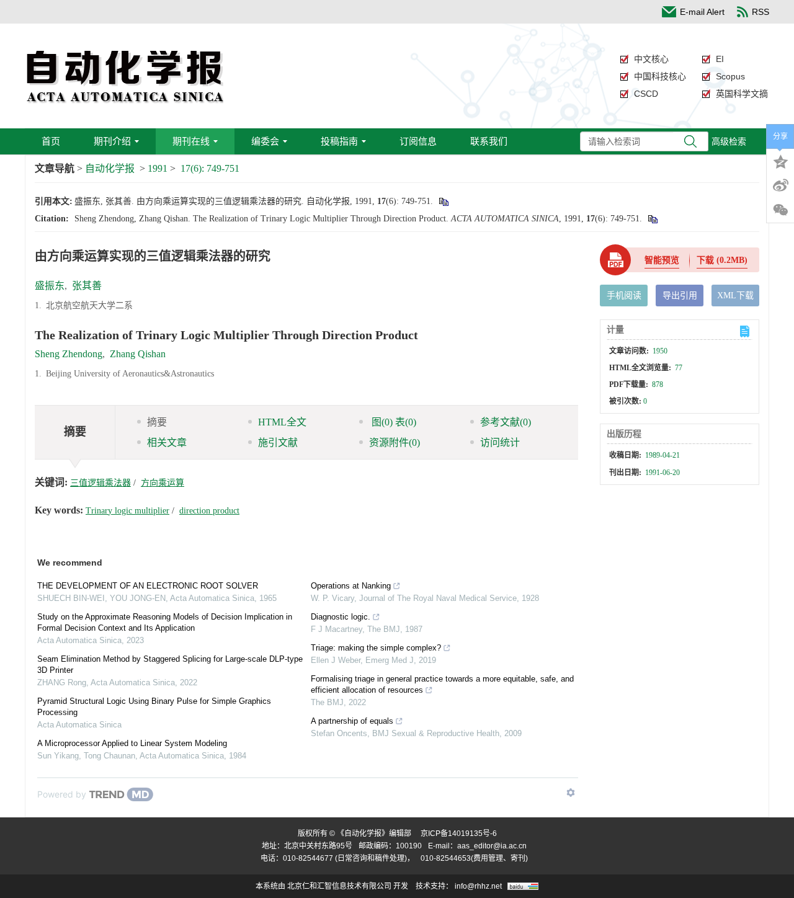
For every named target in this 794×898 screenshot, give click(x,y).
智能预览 (662, 260)
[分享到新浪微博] (780, 185)
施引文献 (278, 442)
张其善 (87, 285)
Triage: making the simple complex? (376, 647)
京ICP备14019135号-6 (459, 833)
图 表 (392, 422)
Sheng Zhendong (68, 354)
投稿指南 (339, 141)
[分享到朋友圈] (780, 210)
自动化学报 (110, 168)
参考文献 (505, 422)
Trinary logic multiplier (127, 510)
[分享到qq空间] (780, 160)
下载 (722, 260)
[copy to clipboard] (652, 218)
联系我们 (488, 141)
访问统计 (500, 442)
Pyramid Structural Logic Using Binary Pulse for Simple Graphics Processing (154, 706)
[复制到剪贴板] (443, 201)
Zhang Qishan (138, 354)
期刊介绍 (112, 141)
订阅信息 (418, 141)
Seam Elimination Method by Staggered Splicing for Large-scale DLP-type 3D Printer (170, 664)
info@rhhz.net (478, 886)
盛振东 (50, 285)
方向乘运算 (162, 482)
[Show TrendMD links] (571, 793)
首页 (51, 141)
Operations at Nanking (351, 585)
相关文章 (167, 442)
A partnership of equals (352, 721)
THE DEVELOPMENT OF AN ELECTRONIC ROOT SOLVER (147, 585)
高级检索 (728, 141)
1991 (157, 168)
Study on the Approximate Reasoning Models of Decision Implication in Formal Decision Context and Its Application (164, 622)
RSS (760, 12)
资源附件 (394, 442)
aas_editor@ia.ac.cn (492, 846)
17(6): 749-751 (210, 168)
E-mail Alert (702, 12)
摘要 (157, 422)
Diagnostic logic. (340, 616)
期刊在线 (191, 141)
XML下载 (735, 295)
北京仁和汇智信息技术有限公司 (339, 886)
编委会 (265, 141)
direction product (209, 510)
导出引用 (679, 295)
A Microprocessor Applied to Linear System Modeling (132, 743)
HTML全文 (282, 422)
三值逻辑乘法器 (100, 482)
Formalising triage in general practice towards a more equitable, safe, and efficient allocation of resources (442, 684)
